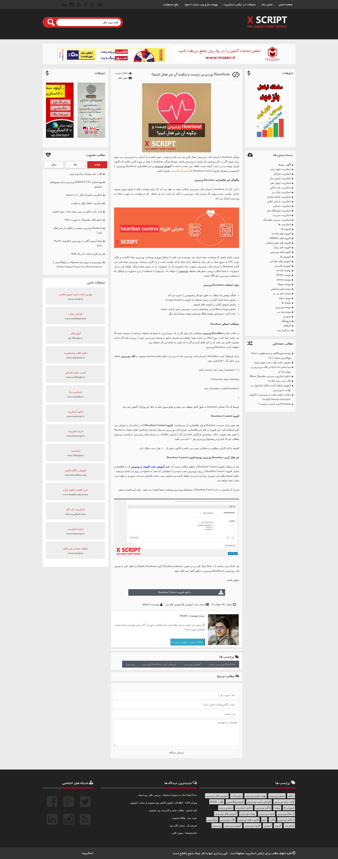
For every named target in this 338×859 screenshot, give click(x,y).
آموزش (267, 825)
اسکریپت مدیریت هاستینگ (277, 219)
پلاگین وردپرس (263, 807)
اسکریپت (289, 825)
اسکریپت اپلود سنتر (280, 169)
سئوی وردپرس (277, 795)
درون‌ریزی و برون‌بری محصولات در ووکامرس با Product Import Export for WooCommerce (77, 264)
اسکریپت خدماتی (282, 206)
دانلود (291, 795)
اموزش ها (285, 256)
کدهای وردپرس (286, 819)
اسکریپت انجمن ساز (280, 178)
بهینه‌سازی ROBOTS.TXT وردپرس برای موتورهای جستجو (76, 184)
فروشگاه (286, 321)
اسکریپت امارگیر (282, 173)
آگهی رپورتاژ (284, 164)
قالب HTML (216, 801)
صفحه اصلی (285, 4)
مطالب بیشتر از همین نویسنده (187, 642)
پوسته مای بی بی (282, 293)
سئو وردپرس (225, 807)
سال (53, 164)
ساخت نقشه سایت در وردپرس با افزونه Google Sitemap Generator (270, 397)
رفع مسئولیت (171, 4)
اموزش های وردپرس (217, 795)
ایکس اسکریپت (255, 853)
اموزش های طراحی (280, 261)
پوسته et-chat (284, 270)
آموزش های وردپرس (226, 813)
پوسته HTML (283, 275)
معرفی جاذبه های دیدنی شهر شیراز (272, 362)
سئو (264, 819)
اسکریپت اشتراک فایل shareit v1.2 (84, 194)
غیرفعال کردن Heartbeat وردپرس (159, 664)
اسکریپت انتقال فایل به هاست (86, 203)
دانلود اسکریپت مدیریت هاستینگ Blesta (270, 376)
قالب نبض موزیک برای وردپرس (86, 173)
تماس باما (267, 4)
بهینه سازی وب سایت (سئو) (201, 4)
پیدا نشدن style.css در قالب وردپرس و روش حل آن (271, 369)
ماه (75, 164)
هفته (97, 164)
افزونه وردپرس (252, 825)
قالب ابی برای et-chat (279, 380)
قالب (272, 819)
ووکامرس (212, 819)
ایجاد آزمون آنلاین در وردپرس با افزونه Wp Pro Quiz (78, 243)
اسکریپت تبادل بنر (281, 192)
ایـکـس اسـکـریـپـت (180, 170)
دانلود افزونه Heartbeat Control (174, 592)
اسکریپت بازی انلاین (280, 187)
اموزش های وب (282, 265)
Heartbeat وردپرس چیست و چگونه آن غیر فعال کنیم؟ (191, 74)
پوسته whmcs (283, 279)
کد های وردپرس (286, 813)
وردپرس (130, 664)
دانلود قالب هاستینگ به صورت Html (83, 219)
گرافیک (287, 325)
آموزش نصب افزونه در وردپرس (147, 466)
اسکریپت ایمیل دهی (280, 183)
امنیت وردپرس (266, 813)
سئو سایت (236, 795)
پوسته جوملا (284, 284)
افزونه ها (286, 229)
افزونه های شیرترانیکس (278, 242)
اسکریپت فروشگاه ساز (279, 210)
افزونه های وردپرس (280, 252)
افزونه (278, 825)
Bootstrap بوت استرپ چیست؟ (274, 403)
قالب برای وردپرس (284, 801)
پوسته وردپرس (283, 307)
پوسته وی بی (284, 311)
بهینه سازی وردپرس (255, 795)
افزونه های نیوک (282, 247)
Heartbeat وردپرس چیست (221, 664)
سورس (287, 316)
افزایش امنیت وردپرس (259, 801)
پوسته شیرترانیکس (281, 288)
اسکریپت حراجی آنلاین (279, 201)
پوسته (277, 807)
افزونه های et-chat (281, 233)
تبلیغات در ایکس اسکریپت (239, 4)
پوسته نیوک (285, 298)
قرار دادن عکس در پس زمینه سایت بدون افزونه (77, 211)
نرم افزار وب (284, 330)
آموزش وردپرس (192, 664)
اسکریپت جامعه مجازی (279, 196)
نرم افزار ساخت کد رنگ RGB (86, 253)
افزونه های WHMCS (280, 238)
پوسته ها (286, 302)
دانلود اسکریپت (244, 807)
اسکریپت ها (284, 224)
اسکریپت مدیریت (281, 215)
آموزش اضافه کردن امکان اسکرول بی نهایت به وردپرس (271, 387)
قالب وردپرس (228, 819)
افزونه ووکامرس (235, 801)
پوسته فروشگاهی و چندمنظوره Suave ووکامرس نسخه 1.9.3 (271, 355)
